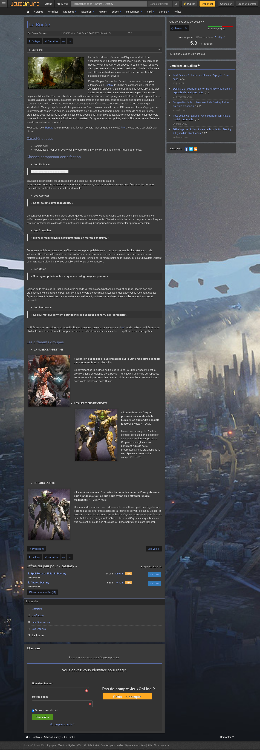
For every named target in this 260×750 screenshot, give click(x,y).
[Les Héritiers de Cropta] (96, 435)
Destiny (109, 85)
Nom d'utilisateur (42, 683)
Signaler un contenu (135, 745)
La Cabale (38, 615)
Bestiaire (37, 609)
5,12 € (119, 582)
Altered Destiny (39, 582)
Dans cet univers (159, 3)
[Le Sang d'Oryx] (49, 514)
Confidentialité (91, 745)
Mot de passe (40, 696)
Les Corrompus (41, 622)
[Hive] (56, 73)
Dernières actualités (183, 66)
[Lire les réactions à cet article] (70, 41)
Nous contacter (162, 745)
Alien (123, 127)
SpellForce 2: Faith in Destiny (48, 573)
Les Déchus (39, 629)
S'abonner (207, 3)
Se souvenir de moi (46, 710)
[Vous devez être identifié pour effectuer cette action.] (186, 28)
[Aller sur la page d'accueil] (27, 737)
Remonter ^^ (227, 737)
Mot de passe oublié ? (62, 724)
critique (219, 37)
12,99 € (119, 573)
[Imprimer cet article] (63, 41)
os (123, 327)
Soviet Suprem (39, 33)
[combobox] (94, 50)
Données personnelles (112, 745)
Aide (150, 745)
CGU (79, 745)
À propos (51, 745)
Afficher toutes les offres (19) (42, 592)
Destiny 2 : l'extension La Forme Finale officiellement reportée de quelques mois (202, 90)
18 (199, 106)
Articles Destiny (52, 737)
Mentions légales (66, 745)
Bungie (49, 127)
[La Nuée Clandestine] (49, 381)
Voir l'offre (154, 574)
